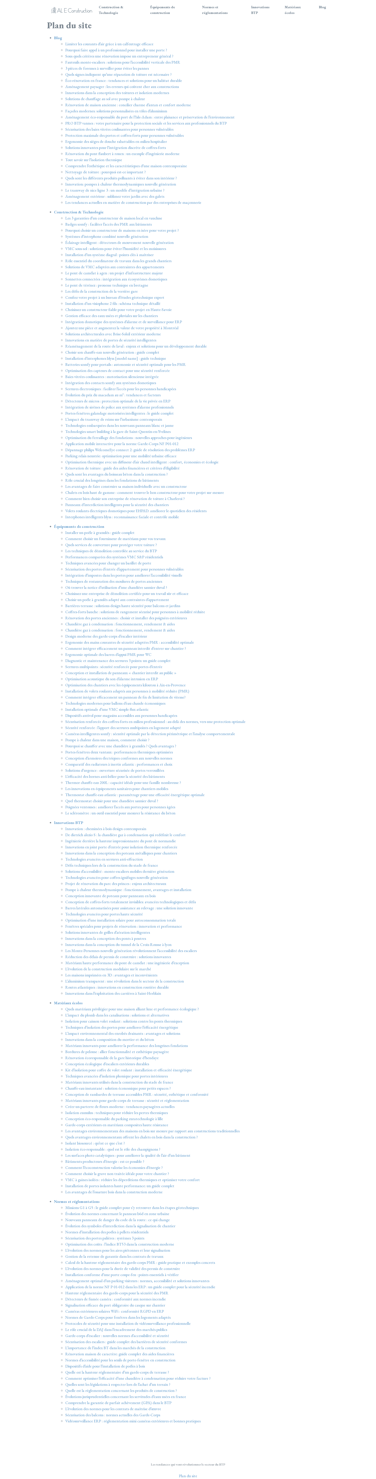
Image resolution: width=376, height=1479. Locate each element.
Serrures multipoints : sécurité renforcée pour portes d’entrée (113, 666)
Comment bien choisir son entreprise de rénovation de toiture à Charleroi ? (125, 498)
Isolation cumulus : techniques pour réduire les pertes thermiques (116, 1112)
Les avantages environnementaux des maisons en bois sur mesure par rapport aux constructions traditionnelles (152, 1130)
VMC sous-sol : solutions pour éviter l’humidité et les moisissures (115, 248)
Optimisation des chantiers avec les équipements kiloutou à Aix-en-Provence (125, 684)
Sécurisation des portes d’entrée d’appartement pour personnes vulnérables (124, 569)
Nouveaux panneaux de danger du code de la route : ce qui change (117, 1219)
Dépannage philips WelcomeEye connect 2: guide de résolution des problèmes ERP (130, 449)
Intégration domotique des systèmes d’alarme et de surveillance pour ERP (123, 321)
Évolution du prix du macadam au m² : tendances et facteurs (113, 394)
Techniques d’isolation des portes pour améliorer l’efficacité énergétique (121, 1027)
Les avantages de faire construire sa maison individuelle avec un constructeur (126, 486)
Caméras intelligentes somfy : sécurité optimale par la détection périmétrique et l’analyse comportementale (150, 733)
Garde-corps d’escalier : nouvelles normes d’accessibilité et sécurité (117, 1335)
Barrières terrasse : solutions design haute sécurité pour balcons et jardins (122, 605)
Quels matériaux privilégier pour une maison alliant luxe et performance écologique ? (132, 1008)
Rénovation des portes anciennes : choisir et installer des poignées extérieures (126, 617)
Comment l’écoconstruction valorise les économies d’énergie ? (114, 1167)
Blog (322, 7)
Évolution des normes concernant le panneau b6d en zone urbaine (117, 1213)
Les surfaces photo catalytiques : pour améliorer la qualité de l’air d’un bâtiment (127, 1155)
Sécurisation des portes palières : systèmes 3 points (104, 1238)
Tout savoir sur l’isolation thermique (93, 159)
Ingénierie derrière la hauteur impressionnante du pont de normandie (120, 840)
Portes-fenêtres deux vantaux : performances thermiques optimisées (119, 752)
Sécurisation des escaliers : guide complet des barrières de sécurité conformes (126, 1341)
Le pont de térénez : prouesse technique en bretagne (106, 285)
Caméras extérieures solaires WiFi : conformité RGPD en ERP (114, 1311)
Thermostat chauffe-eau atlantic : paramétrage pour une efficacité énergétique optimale (135, 794)
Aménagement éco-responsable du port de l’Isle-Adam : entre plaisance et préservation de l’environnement (150, 117)
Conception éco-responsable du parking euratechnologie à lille (114, 1118)
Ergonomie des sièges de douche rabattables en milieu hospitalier (116, 141)
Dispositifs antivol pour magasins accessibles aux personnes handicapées (121, 715)
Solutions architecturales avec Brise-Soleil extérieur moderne (113, 333)
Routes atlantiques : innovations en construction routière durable (117, 987)
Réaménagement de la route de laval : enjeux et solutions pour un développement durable (136, 346)
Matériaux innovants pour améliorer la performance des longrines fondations (126, 1045)
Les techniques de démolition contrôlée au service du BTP (111, 550)
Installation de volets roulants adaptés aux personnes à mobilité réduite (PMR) (127, 691)
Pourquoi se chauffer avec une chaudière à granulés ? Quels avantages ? (120, 745)
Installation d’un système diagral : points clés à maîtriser (109, 254)
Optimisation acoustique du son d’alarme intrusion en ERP (111, 678)
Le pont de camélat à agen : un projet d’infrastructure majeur (114, 272)
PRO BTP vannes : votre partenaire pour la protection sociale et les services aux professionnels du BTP (146, 123)
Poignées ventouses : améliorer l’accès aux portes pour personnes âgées (120, 806)
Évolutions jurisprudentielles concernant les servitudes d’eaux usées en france (125, 1396)
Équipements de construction (162, 10)
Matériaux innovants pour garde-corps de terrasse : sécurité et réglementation (127, 1100)
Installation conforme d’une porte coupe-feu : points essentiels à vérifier (122, 1274)
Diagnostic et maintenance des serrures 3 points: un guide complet (118, 660)
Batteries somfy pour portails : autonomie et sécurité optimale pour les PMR (125, 364)
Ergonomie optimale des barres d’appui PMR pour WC (108, 654)
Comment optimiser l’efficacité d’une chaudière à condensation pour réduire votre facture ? (138, 1378)
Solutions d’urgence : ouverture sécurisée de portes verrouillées (114, 770)
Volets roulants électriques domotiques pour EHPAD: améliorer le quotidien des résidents (135, 510)
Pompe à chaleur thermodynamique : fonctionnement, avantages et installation (128, 889)
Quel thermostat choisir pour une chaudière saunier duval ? (111, 800)
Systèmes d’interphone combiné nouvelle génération (106, 236)
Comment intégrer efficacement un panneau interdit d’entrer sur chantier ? (125, 648)
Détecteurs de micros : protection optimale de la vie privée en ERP (117, 401)
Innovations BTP (260, 10)
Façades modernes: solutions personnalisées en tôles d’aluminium (116, 110)
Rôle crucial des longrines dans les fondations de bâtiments (112, 480)
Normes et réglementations (215, 10)
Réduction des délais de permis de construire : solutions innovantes (118, 956)
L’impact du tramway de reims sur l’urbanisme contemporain (113, 419)
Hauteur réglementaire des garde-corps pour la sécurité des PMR (116, 1292)
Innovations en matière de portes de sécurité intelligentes (110, 340)
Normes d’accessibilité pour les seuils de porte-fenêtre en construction (120, 1360)
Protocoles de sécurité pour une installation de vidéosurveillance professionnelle (128, 1323)
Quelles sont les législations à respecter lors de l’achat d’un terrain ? (117, 1384)
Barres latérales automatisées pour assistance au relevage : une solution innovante (129, 907)
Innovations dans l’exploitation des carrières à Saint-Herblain (113, 993)
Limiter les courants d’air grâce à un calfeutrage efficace (109, 43)
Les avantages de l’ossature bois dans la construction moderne (114, 1191)
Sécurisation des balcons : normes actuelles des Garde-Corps (112, 1414)
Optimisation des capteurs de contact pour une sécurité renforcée (117, 370)
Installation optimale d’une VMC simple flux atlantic (107, 709)
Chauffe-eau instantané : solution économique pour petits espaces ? (118, 1088)
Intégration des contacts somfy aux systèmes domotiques (110, 382)
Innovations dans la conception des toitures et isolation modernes (117, 92)
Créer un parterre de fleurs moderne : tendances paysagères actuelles (120, 1106)
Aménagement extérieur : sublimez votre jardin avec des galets (114, 196)
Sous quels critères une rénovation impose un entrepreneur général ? (119, 56)
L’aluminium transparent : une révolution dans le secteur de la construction (124, 981)
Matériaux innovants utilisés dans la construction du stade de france (119, 1082)
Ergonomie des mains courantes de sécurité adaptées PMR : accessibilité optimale (129, 642)
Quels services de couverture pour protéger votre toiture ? (111, 544)
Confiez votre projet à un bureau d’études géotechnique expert (114, 297)
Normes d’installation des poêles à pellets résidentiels (106, 1231)
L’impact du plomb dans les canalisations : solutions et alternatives (117, 1015)
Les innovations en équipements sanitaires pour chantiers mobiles (116, 788)
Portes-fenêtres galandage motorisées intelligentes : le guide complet (119, 413)
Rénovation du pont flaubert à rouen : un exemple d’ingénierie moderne (122, 153)
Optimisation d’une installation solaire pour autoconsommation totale (120, 920)
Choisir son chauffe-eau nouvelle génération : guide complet (112, 352)
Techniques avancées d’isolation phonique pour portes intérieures (116, 1076)
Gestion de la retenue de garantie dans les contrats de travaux (114, 1256)
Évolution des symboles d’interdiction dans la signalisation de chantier (120, 1225)
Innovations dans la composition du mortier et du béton (109, 1039)
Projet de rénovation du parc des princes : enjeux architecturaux (115, 883)
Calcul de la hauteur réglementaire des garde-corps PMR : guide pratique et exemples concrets (140, 1262)
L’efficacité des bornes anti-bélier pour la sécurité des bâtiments (115, 776)
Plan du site (188, 1475)
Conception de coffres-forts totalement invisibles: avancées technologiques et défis (130, 901)
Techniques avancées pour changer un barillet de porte (108, 563)
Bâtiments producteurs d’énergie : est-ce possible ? (104, 1161)
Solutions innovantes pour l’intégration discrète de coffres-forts (115, 147)
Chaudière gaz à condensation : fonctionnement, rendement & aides (120, 623)
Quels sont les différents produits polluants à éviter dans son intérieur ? (121, 178)
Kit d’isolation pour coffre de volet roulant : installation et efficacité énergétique (128, 1069)
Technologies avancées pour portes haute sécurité (104, 914)
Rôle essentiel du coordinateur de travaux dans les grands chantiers (118, 260)
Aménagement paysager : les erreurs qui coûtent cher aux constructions (122, 86)
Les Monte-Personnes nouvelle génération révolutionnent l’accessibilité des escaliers (131, 950)
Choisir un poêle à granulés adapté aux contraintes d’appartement (117, 599)
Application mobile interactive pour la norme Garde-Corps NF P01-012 (121, 443)
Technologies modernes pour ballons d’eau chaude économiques (115, 703)
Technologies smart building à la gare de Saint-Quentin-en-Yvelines (118, 431)
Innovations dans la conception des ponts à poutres (105, 938)
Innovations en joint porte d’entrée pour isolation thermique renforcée (121, 846)
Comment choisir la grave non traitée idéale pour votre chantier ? (117, 1173)
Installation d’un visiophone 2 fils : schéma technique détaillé (112, 303)
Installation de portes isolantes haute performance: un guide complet (119, 1185)
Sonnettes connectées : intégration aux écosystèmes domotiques (116, 279)
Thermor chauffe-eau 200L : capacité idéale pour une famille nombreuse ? (123, 782)
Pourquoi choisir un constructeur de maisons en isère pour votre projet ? (122, 230)
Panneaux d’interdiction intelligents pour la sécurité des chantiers (117, 504)
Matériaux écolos (293, 10)
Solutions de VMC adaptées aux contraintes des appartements (114, 266)
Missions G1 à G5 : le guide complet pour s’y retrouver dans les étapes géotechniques (132, 1207)
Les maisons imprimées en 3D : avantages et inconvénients (111, 975)
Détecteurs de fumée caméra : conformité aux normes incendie (115, 1299)
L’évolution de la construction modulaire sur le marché (108, 968)
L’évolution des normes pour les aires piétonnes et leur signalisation (117, 1250)
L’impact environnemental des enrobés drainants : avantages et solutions (122, 1033)
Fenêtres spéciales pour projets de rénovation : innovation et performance (123, 926)
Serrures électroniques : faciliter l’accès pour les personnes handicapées (120, 388)
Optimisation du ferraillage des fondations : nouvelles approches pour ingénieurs (128, 437)
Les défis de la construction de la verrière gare (101, 291)
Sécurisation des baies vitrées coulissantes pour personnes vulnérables (119, 129)
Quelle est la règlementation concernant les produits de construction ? (121, 1390)
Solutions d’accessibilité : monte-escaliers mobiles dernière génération (119, 871)
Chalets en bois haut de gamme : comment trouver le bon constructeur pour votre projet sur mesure (144, 492)
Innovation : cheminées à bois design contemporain (105, 828)
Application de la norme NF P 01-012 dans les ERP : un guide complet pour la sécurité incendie (140, 1286)
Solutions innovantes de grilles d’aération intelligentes (107, 932)
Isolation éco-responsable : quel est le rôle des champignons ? (112, 1149)
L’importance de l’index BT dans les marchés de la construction (115, 1347)
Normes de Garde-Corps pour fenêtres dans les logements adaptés (118, 1317)
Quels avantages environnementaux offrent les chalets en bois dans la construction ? (131, 1137)
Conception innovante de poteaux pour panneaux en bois (110, 895)
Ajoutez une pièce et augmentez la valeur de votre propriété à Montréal (121, 327)
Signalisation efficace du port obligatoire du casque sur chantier (115, 1305)
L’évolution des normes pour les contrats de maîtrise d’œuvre (113, 1408)
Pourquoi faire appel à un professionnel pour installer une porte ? (116, 49)
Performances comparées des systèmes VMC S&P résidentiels (114, 556)
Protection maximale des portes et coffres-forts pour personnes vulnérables (124, 135)
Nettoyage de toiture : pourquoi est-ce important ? (105, 171)
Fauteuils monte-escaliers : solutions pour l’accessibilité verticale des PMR (122, 62)
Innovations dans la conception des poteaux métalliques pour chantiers (121, 853)
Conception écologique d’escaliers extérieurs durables (107, 1063)
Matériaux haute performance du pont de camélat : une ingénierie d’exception (127, 962)
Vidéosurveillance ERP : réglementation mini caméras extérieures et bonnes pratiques (133, 1420)
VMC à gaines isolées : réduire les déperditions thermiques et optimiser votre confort (132, 1179)
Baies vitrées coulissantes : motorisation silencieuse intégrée (112, 376)
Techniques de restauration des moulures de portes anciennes (113, 581)
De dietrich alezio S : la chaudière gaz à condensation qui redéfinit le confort (125, 834)
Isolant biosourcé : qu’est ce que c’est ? (95, 1143)
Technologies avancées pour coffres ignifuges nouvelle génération (116, 877)
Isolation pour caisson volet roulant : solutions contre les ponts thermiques (123, 1021)
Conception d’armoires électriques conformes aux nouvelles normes (118, 758)
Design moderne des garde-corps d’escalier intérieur (106, 636)
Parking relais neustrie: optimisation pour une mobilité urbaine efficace (120, 455)
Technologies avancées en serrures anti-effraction (104, 859)
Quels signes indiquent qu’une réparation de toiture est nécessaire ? (118, 74)
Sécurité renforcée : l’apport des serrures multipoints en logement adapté (123, 727)
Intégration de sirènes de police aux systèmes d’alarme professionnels (119, 407)
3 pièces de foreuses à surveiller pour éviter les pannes (107, 68)
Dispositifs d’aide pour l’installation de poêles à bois (105, 1366)
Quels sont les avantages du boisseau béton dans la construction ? (116, 474)
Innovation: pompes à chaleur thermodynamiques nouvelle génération (120, 184)
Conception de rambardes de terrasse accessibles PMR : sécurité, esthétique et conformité (136, 1094)
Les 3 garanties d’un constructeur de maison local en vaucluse (113, 218)
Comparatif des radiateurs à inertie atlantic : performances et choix (118, 764)
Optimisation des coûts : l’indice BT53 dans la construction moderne (119, 1244)
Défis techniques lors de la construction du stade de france (111, 865)
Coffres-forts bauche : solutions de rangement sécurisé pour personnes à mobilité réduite (135, 611)
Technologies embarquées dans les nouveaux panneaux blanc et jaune (119, 425)
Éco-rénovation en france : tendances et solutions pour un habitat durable (123, 80)
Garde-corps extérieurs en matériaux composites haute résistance (116, 1124)
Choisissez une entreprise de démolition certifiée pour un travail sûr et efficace (126, 593)
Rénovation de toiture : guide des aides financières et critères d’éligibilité (122, 468)
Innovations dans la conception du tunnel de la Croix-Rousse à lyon (118, 944)
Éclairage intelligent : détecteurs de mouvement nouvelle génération (119, 242)
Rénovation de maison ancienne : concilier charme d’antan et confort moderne (128, 104)
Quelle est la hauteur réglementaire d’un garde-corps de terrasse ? (117, 1372)
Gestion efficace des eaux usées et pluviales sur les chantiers (111, 315)
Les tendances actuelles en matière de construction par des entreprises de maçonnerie (133, 202)
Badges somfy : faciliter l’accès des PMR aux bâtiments (108, 224)
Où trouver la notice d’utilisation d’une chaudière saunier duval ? (116, 587)
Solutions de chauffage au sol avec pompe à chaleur (105, 98)
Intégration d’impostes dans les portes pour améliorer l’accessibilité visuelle (123, 575)
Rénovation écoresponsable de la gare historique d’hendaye (112, 1057)
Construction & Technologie (111, 10)
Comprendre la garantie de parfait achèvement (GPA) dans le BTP (118, 1402)
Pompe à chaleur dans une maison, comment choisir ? (107, 739)
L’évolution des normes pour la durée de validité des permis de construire (122, 1268)
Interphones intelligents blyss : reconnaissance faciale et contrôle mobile (122, 516)
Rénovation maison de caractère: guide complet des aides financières (119, 1353)
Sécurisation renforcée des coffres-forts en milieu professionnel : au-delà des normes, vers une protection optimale (155, 721)
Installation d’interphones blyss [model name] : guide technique (115, 358)
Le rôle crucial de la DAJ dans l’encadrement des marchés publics (116, 1329)
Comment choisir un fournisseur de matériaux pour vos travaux (115, 538)
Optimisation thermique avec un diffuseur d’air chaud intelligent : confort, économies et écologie (141, 461)
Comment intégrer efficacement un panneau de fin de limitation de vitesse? (125, 697)
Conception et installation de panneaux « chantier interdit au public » (120, 672)
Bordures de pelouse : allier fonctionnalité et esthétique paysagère (117, 1051)
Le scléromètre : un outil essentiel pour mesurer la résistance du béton (120, 812)
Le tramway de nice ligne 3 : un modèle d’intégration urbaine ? (114, 190)
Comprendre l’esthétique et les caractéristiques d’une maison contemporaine (126, 165)
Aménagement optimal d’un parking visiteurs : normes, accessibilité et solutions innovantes (137, 1280)
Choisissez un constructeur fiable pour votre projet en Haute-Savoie (118, 309)
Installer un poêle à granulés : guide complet (99, 532)
